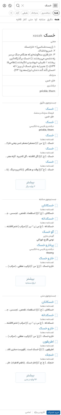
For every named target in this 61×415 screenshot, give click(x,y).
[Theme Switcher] (10, 6)
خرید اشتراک (53, 412)
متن (30, 19)
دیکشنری (46, 13)
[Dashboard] (4, 6)
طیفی (25, 13)
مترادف (34, 13)
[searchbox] (38, 5)
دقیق (50, 19)
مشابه (42, 19)
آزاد (17, 13)
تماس (28, 412)
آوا (36, 19)
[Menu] (55, 5)
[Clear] (23, 5)
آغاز (25, 19)
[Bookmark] (56, 109)
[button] (17, 5)
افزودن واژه (39, 412)
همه (56, 13)
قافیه (18, 19)
